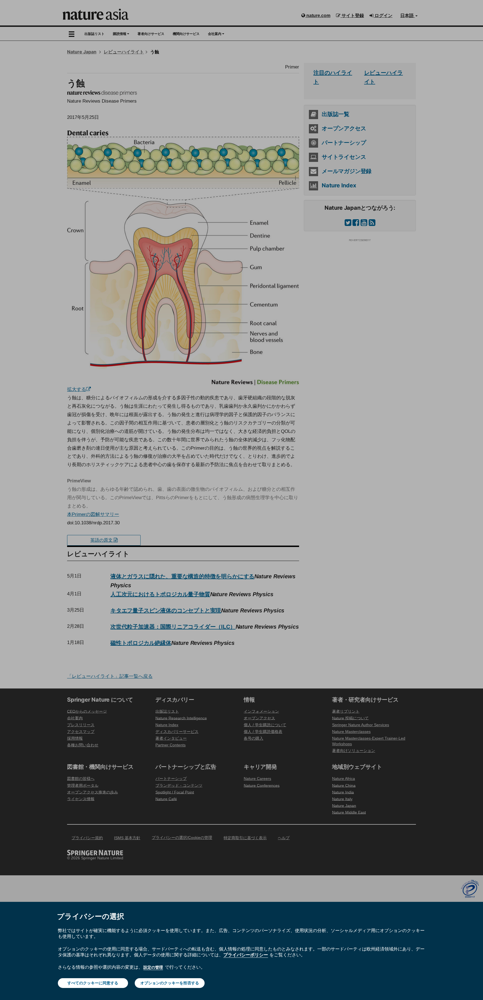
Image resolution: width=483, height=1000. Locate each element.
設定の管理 (153, 967)
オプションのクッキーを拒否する (169, 983)
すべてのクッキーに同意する (92, 983)
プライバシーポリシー (245, 954)
